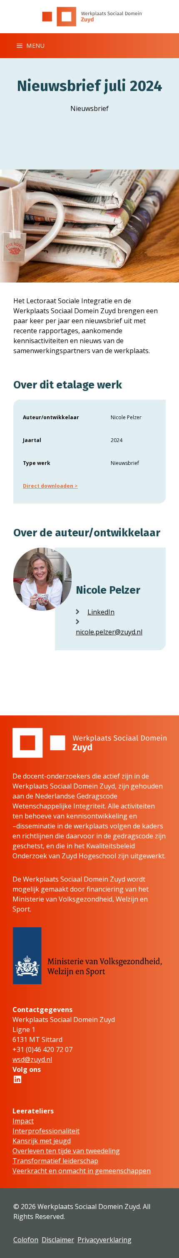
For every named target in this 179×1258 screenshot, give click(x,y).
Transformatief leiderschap (55, 1160)
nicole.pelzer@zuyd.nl (109, 631)
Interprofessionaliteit (46, 1130)
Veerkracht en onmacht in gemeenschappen (81, 1170)
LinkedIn (100, 612)
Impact (23, 1120)
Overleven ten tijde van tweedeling (66, 1150)
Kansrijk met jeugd (41, 1140)
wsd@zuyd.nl (32, 1059)
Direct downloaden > (50, 485)
